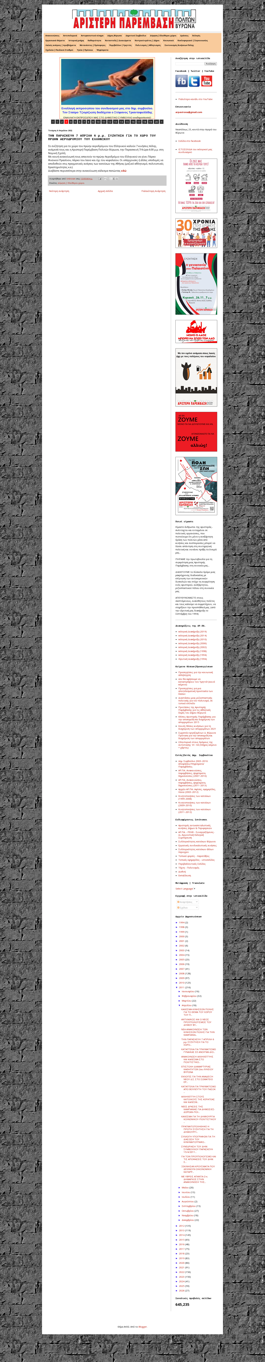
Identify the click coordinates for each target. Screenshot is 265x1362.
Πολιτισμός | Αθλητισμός (148, 45)
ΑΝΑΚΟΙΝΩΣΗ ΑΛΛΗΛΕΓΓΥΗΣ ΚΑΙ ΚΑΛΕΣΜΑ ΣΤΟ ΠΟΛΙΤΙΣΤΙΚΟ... (197, 1059)
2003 (182, 950)
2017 (182, 1248)
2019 (182, 1258)
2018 (182, 1253)
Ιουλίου (186, 1196)
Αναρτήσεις (185, 901)
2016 (182, 1244)
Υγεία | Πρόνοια (85, 50)
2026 (182, 1290)
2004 (182, 954)
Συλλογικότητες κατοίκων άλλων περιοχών (196, 850)
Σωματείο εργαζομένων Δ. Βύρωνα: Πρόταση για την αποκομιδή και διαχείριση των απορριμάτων (197, 735)
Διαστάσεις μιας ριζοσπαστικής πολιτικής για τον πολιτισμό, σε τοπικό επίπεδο (195, 700)
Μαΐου (185, 1187)
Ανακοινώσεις (52, 35)
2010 (182, 982)
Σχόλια (183, 907)
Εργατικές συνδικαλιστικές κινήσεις (197, 845)
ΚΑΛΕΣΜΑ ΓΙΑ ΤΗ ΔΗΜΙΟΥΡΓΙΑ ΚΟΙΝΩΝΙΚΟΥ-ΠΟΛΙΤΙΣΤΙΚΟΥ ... (198, 1119)
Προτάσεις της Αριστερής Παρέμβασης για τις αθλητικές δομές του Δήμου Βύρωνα (194, 710)
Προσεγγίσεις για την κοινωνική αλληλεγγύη (195, 673)
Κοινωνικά (168, 40)
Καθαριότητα (94, 40)
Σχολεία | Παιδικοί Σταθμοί (59, 50)
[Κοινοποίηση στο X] (111, 178)
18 (144, 121)
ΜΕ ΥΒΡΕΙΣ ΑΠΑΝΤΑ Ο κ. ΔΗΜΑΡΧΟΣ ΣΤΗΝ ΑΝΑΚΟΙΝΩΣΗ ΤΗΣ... (194, 1179)
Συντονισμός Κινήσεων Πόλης (179, 45)
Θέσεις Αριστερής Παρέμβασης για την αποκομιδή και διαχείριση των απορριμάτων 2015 (196, 719)
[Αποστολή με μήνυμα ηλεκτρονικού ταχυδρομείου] (105, 178)
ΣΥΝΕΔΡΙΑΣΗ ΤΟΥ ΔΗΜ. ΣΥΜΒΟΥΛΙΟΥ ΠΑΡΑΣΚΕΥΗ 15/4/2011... (197, 1149)
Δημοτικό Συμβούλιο (136, 35)
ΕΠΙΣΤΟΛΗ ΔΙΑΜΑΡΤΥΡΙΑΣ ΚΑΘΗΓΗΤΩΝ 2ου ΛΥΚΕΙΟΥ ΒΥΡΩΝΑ (197, 1069)
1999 (182, 931)
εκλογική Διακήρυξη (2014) (192, 635)
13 (115, 121)
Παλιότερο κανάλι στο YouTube (195, 99)
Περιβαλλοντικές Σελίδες (192, 863)
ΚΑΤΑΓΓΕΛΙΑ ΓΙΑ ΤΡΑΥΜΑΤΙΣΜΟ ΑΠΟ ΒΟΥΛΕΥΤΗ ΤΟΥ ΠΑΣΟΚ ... (198, 1089)
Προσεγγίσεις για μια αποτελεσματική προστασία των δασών (195, 691)
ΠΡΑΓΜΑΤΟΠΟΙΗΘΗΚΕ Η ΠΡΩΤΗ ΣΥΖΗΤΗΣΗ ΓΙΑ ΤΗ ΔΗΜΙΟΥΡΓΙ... (197, 1129)
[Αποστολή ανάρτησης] (99, 178)
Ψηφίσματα (102, 50)
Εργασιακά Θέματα (55, 40)
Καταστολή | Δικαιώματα (118, 40)
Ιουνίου (186, 1192)
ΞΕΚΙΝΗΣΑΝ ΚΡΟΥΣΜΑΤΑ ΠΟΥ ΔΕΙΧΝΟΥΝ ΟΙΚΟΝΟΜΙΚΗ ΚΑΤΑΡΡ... (198, 1169)
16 (133, 121)
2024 (182, 1281)
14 (121, 121)
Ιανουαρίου (188, 991)
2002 (182, 945)
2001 (182, 940)
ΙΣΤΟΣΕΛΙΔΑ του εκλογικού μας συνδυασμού (195, 151)
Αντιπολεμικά (70, 35)
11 (104, 121)
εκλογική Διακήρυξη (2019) (192, 631)
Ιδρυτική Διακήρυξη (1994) (192, 658)
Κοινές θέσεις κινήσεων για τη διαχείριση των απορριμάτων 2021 (197, 727)
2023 (182, 1276)
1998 (182, 927)
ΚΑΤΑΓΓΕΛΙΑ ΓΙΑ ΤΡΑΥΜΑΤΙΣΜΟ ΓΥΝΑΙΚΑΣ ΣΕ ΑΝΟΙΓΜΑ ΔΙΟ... (198, 1050)
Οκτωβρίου (188, 1210)
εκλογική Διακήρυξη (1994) (192, 654)
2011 (182, 987)
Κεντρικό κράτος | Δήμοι (147, 40)
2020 (182, 1262)
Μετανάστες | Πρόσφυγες (93, 45)
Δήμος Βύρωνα (114, 35)
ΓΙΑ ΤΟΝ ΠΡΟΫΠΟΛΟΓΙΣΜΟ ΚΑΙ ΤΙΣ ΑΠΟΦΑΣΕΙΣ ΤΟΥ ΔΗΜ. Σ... (198, 1159)
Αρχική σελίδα (105, 190)
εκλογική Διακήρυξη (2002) (192, 647)
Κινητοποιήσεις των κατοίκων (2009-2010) (194, 804)
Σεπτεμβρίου (189, 1206)
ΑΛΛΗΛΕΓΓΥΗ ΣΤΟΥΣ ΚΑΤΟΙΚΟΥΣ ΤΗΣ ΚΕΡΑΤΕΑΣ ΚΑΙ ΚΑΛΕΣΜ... (198, 1099)
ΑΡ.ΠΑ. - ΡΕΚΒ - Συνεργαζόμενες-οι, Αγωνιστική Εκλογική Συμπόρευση (196, 835)
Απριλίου (187, 1005)
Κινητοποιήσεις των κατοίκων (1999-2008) (194, 797)
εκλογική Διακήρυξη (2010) (192, 639)
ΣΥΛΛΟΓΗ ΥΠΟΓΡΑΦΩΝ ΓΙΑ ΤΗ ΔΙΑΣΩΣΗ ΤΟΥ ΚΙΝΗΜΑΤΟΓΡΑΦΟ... (198, 1139)
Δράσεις (184, 35)
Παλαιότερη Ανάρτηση (153, 190)
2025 (182, 1285)
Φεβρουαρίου (189, 995)
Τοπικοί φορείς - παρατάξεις (193, 855)
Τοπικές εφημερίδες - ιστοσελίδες (196, 859)
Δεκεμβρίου (188, 1219)
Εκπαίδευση (184, 875)
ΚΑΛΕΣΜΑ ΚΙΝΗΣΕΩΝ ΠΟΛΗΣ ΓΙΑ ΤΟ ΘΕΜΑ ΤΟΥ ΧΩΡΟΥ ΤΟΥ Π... (197, 1012)
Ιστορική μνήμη (76, 40)
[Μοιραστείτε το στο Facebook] (113, 178)
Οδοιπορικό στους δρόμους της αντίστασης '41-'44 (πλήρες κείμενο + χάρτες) (197, 744)
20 (156, 121)
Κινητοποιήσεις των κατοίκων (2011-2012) (194, 811)
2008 (182, 973)
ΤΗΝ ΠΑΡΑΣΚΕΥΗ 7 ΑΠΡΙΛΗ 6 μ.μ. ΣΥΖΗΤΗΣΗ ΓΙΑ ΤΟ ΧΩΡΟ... (197, 1042)
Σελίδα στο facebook (189, 140)
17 (139, 121)
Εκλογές (196, 35)
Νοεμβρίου (188, 1215)
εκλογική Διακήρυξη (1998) (192, 651)
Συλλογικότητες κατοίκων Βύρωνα (196, 841)
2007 (182, 968)
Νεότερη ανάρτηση (59, 190)
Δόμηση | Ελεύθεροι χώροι (163, 35)
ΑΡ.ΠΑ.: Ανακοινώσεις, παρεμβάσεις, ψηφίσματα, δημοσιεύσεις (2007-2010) (192, 773)
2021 (182, 1267)
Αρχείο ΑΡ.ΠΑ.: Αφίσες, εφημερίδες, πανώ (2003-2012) (197, 790)
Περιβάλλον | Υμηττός (120, 45)
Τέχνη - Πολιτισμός (188, 867)
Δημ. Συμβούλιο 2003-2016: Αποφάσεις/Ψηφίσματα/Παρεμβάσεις (193, 763)
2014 (182, 1234)
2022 (182, 1271)
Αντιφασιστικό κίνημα (92, 35)
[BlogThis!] (108, 178)
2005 (182, 959)
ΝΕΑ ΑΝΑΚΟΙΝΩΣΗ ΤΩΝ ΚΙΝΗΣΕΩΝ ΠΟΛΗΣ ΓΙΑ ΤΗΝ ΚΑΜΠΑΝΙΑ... (198, 1032)
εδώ (123, 170)
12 (109, 121)
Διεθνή (182, 871)
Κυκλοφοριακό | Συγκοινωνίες (193, 40)
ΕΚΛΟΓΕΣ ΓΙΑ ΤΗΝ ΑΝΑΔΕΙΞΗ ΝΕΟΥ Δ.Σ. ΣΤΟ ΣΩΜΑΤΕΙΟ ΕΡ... (197, 1079)
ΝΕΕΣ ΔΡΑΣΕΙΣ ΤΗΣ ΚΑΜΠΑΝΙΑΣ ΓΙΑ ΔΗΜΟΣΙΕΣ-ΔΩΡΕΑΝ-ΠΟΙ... (198, 1109)
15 (127, 121)
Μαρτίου (187, 1000)
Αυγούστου (188, 1201)
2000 (182, 936)
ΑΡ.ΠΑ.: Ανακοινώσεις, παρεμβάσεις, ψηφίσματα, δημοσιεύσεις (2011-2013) (192, 782)
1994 (182, 922)
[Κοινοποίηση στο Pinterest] (116, 178)
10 (98, 121)
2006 (182, 964)
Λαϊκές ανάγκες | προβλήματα (61, 45)
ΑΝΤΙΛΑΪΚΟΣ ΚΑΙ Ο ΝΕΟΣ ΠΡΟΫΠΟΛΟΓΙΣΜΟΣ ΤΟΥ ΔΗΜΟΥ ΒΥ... (196, 1022)
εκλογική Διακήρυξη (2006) (192, 643)
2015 (182, 1239)
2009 (182, 978)
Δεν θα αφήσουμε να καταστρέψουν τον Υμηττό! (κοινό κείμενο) (196, 681)
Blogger (142, 1326)
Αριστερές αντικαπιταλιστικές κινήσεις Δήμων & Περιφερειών (195, 827)
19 (150, 121)
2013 (182, 1230)
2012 (182, 1225)
